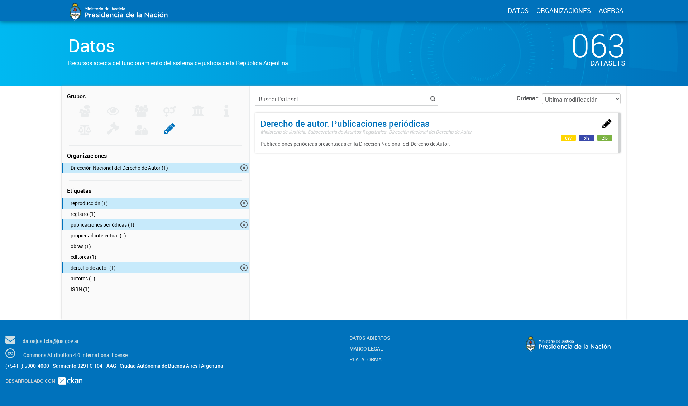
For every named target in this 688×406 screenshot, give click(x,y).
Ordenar (527, 98)
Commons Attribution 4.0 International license (75, 355)
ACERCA (611, 10)
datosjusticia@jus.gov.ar (51, 341)
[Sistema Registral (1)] (169, 132)
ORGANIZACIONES (563, 10)
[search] (433, 98)
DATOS (518, 10)
